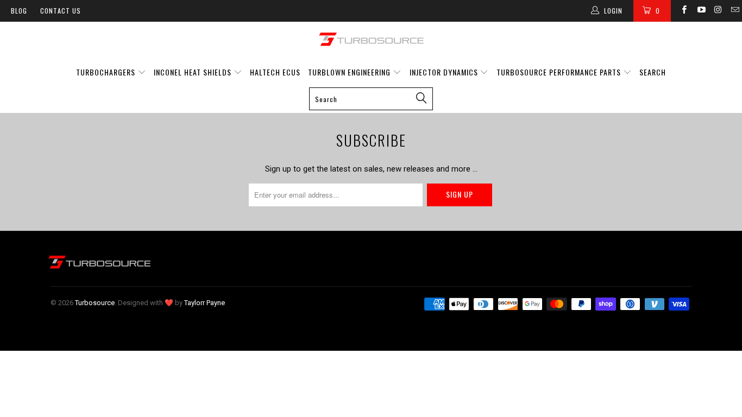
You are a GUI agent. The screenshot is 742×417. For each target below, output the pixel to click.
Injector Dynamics (444, 72)
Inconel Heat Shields (192, 72)
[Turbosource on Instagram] (717, 11)
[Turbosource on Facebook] (683, 11)
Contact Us (60, 10)
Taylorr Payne (204, 303)
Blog (19, 10)
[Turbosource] (371, 39)
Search (652, 72)
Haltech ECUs (275, 72)
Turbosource (95, 303)
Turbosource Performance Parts (559, 72)
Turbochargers (105, 72)
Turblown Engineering (349, 72)
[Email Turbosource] (734, 11)
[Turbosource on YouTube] (700, 11)
